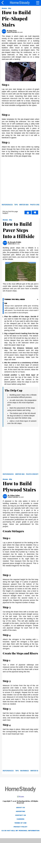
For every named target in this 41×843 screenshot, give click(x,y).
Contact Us (20, 815)
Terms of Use (20, 823)
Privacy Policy (20, 827)
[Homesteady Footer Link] (20, 790)
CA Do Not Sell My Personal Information (20, 830)
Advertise (20, 811)
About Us (20, 807)
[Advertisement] (20, 181)
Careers (20, 819)
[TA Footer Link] (20, 796)
